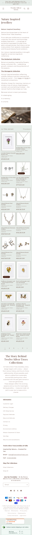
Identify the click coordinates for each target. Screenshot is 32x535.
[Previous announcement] (3, 2)
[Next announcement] (29, 2)
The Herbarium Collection (10, 59)
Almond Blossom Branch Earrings (22, 253)
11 (22, 348)
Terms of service (12, 513)
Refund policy (14, 510)
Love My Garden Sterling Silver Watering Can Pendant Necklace (22, 179)
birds (27, 78)
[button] (3, 8)
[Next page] (27, 348)
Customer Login (8, 403)
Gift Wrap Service (8, 411)
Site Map (6, 436)
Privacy (5, 425)
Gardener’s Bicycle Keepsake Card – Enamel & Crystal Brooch (23, 305)
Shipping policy (22, 513)
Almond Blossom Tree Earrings (6, 253)
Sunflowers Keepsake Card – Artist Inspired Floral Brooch (8, 282)
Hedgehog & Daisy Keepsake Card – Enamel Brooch (7, 335)
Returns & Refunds (9, 418)
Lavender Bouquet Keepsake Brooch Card (8, 153)
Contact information (12, 515)
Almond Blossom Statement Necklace (8, 228)
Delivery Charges (8, 407)
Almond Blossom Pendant (22, 227)
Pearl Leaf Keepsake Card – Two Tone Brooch (23, 282)
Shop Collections (8, 467)
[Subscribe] (27, 485)
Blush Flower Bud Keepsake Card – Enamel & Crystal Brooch (23, 335)
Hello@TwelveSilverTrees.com (18, 454)
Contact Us (6, 421)
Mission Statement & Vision (11, 432)
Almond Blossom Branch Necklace (22, 204)
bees (20, 78)
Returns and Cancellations (11, 439)
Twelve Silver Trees (11, 505)
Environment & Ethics (10, 429)
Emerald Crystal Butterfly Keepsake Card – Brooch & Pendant (8, 305)
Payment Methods (9, 414)
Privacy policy (23, 510)
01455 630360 (11, 458)
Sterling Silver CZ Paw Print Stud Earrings (8, 178)
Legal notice (23, 515)
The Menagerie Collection (10, 71)
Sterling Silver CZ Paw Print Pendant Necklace (23, 148)
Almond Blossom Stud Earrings (6, 204)
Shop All (5, 471)
